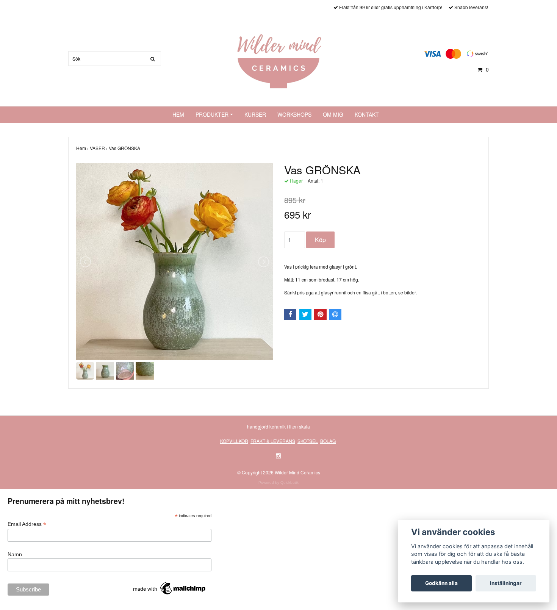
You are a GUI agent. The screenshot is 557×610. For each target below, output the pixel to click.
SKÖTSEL (307, 441)
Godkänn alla (441, 583)
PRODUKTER (212, 114)
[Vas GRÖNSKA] (174, 261)
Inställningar (506, 583)
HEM (178, 114)
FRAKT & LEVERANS (272, 441)
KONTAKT (367, 114)
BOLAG (328, 441)
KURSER (255, 114)
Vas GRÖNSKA (125, 148)
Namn (15, 554)
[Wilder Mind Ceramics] (278, 60)
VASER (99, 148)
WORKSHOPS (294, 114)
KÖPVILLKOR (234, 441)
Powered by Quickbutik (278, 482)
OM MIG (333, 114)
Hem (83, 148)
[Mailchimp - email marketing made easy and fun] (169, 588)
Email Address (27, 524)
